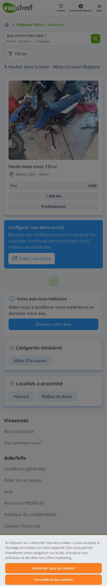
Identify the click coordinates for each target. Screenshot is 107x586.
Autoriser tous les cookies (53, 568)
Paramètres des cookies (53, 579)
